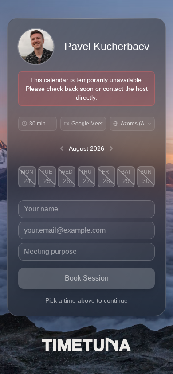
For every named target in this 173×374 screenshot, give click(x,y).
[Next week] (111, 148)
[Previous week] (61, 148)
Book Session (87, 278)
